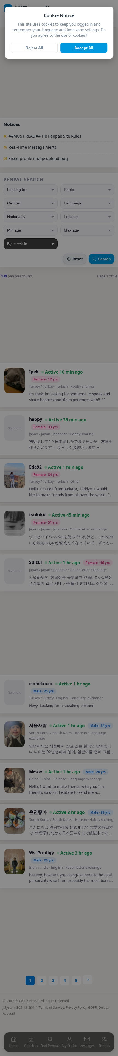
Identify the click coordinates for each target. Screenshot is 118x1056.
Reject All (34, 48)
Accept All (83, 48)
